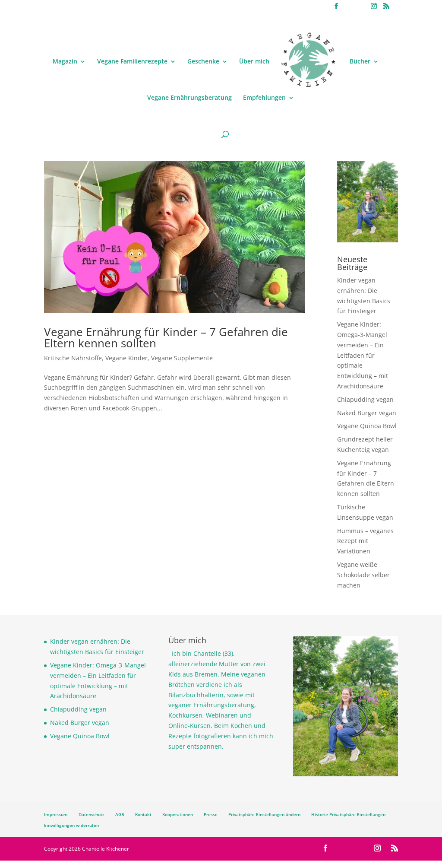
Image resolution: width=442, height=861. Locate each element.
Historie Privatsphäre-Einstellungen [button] (348, 814)
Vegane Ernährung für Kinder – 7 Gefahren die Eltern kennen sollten (166, 337)
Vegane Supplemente (182, 358)
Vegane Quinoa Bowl (367, 426)
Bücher (360, 61)
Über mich (254, 61)
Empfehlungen (264, 98)
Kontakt (143, 814)
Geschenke (203, 61)
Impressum (56, 814)
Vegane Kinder (126, 358)
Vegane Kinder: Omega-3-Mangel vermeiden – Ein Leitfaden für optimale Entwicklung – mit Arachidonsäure (362, 355)
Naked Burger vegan (366, 413)
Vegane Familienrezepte (132, 61)
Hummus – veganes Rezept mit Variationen (365, 541)
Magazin (65, 61)
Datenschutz (91, 814)
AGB (119, 814)
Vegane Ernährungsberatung (189, 98)
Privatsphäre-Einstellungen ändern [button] (264, 814)
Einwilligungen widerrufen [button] (71, 825)
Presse (211, 814)
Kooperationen (177, 814)
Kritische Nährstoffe (73, 358)
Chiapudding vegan (365, 399)
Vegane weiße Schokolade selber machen (363, 574)
